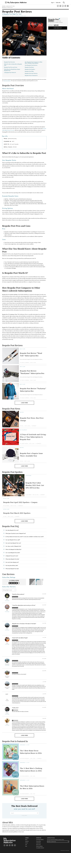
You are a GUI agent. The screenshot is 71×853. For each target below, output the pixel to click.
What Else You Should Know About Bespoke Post (12, 70)
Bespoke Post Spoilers (30, 69)
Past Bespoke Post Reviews (31, 65)
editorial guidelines (7, 80)
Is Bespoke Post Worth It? (10, 72)
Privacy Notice (24, 815)
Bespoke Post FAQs (29, 71)
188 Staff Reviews (51, 22)
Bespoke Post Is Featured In (31, 75)
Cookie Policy (38, 842)
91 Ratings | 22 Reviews (59, 22)
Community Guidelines (40, 839)
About (26, 839)
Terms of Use (38, 844)
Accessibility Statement (40, 847)
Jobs (26, 844)
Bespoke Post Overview (9, 62)
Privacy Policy (38, 841)
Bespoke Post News (29, 67)
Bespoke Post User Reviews (31, 73)
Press (26, 846)
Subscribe (58, 2)
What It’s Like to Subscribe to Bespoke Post (13, 64)
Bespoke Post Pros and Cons (10, 67)
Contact (26, 842)
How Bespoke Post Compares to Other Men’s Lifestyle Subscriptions (33, 62)
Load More (24, 402)
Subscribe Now (58, 28)
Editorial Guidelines (39, 846)
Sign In (52, 2)
